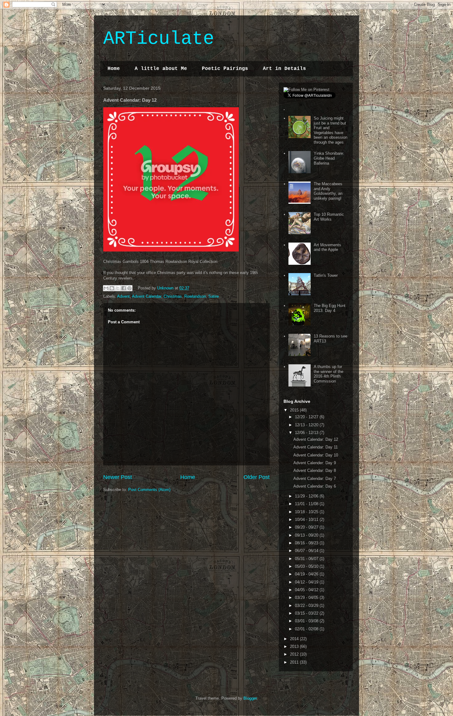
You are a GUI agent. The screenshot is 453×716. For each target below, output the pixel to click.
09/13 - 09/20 (307, 535)
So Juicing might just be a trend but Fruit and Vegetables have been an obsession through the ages (330, 130)
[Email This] (106, 288)
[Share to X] (118, 288)
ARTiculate (158, 38)
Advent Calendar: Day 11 (315, 447)
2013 (295, 646)
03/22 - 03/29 (307, 605)
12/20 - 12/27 (307, 417)
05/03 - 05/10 (307, 566)
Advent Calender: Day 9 (314, 462)
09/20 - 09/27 (307, 527)
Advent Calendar (146, 296)
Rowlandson (195, 296)
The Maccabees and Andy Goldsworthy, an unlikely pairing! (328, 191)
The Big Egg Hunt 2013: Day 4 (329, 308)
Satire (213, 296)
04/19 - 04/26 (307, 574)
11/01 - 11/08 (307, 503)
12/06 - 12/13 (307, 432)
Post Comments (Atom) (149, 489)
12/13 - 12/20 (307, 425)
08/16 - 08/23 (307, 543)
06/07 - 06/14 (307, 550)
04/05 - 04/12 (307, 589)
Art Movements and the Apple (327, 247)
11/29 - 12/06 (307, 496)
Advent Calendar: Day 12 (315, 439)
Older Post (256, 477)
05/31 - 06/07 (307, 558)
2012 (295, 654)
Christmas (173, 296)
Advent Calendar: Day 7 (314, 478)
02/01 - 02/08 (307, 629)
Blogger (250, 698)
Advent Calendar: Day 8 (314, 470)
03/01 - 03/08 (307, 621)
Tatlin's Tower (326, 275)
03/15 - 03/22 (307, 613)
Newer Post (117, 477)
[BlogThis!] (112, 288)
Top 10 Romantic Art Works (329, 217)
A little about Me (161, 69)
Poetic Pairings (225, 69)
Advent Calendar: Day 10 (315, 455)
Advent (123, 296)
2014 (295, 638)
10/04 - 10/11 (307, 519)
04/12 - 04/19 (307, 582)
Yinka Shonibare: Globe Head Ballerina (329, 158)
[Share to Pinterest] (129, 288)
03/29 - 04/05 (307, 597)
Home (114, 69)
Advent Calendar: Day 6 (314, 486)
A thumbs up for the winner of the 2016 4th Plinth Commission (328, 373)
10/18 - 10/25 (307, 511)
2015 (295, 410)
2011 (295, 662)
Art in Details (284, 69)
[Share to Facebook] (123, 288)
